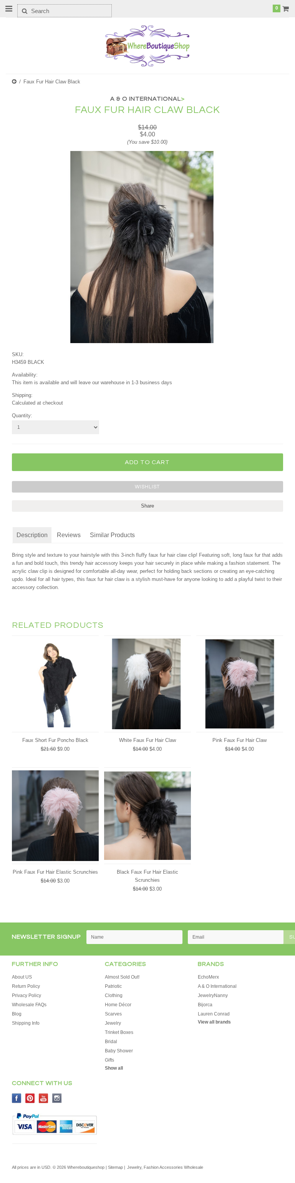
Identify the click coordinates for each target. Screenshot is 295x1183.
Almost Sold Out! (122, 977)
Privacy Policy (26, 995)
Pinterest (30, 1098)
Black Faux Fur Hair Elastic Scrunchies (147, 876)
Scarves (113, 1014)
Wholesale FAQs (29, 1004)
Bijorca (205, 1004)
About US (22, 977)
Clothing (114, 995)
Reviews (69, 535)
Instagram (57, 1098)
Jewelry (113, 1023)
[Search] (24, 11)
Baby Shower (119, 1051)
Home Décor (118, 1004)
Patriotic (113, 986)
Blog (17, 1014)
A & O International (217, 986)
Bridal (111, 1041)
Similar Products (112, 535)
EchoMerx (208, 977)
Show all (114, 1068)
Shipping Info (26, 1023)
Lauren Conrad (214, 1014)
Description (32, 535)
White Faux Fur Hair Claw (147, 740)
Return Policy (26, 986)
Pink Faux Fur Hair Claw (239, 740)
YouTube (43, 1098)
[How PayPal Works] (54, 1137)
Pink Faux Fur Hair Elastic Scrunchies (55, 872)
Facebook (17, 1098)
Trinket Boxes (119, 1032)
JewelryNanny (213, 995)
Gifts (109, 1060)
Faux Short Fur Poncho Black (55, 740)
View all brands (214, 1022)
